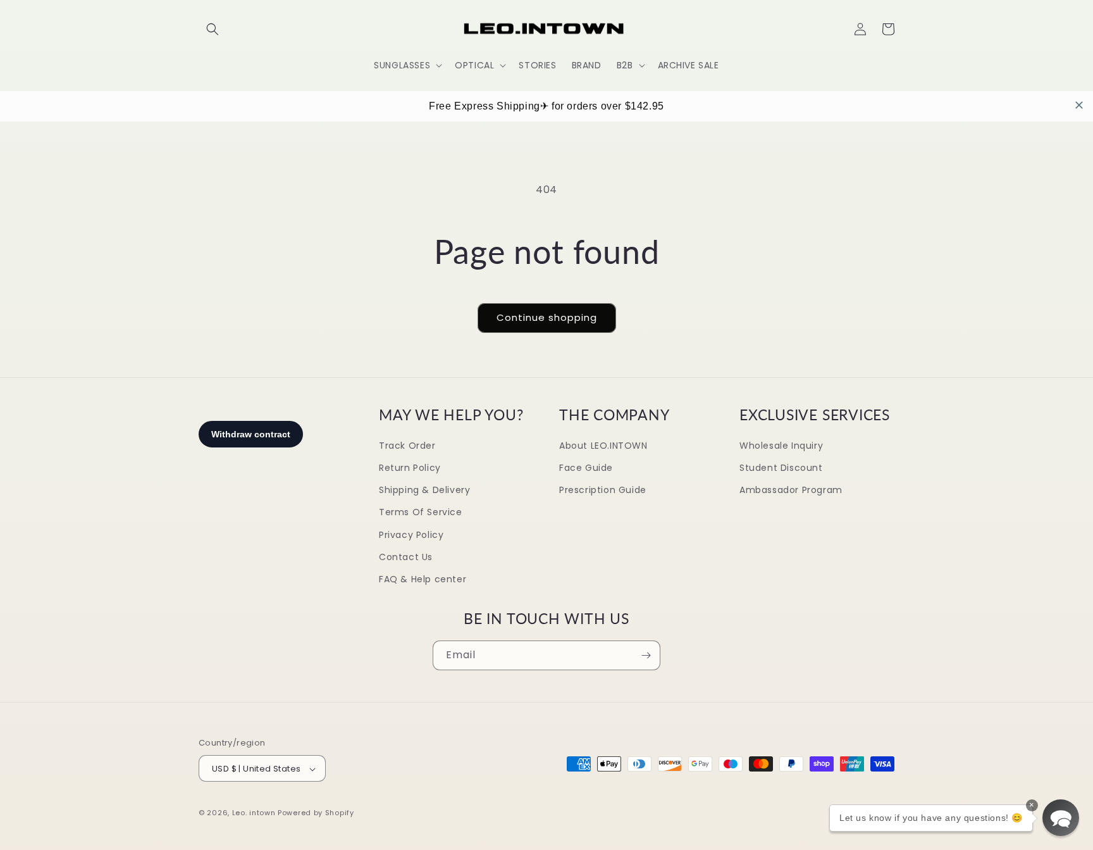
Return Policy (410, 467)
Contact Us (406, 557)
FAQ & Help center (422, 579)
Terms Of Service (420, 512)
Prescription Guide (602, 490)
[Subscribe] (646, 655)
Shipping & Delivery (424, 490)
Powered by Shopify (316, 813)
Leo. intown (254, 813)
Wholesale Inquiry (781, 445)
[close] (1079, 105)
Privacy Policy (411, 534)
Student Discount (781, 467)
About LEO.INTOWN (603, 445)
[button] (212, 29)
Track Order (407, 445)
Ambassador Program (791, 490)
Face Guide (586, 467)
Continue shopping (547, 317)
